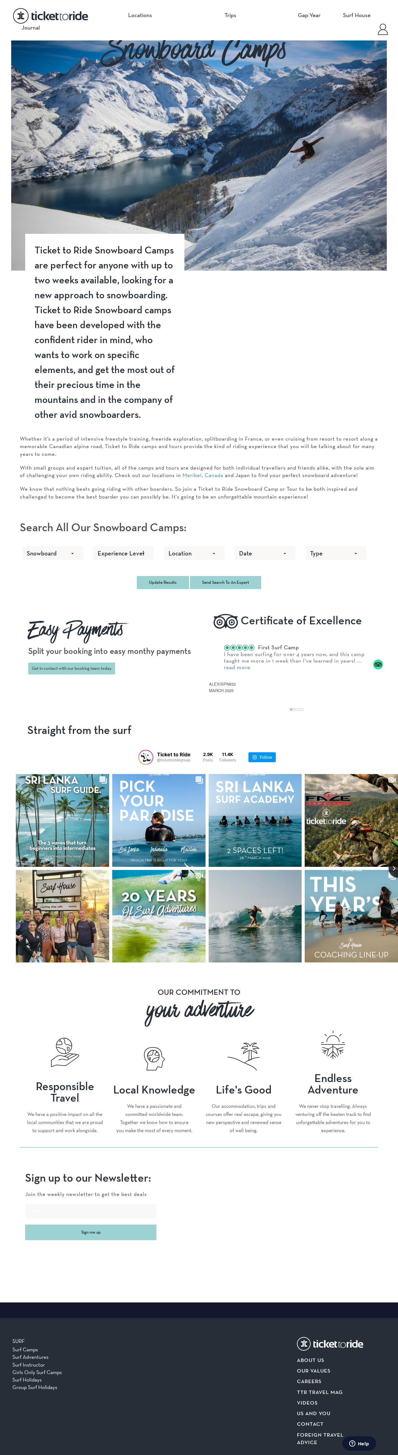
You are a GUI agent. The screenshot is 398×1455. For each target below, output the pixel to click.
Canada (214, 475)
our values (314, 1371)
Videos (307, 1403)
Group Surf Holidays (34, 1387)
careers (309, 1381)
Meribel (192, 475)
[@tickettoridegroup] (146, 757)
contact (310, 1424)
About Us (310, 1360)
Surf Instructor (28, 1364)
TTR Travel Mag (320, 1392)
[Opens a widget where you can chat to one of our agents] (359, 1444)
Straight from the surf (79, 730)
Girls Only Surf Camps (37, 1372)
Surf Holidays (27, 1379)
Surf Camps (25, 1349)
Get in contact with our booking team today (72, 668)
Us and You (314, 1413)
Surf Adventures (30, 1356)
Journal (30, 28)
